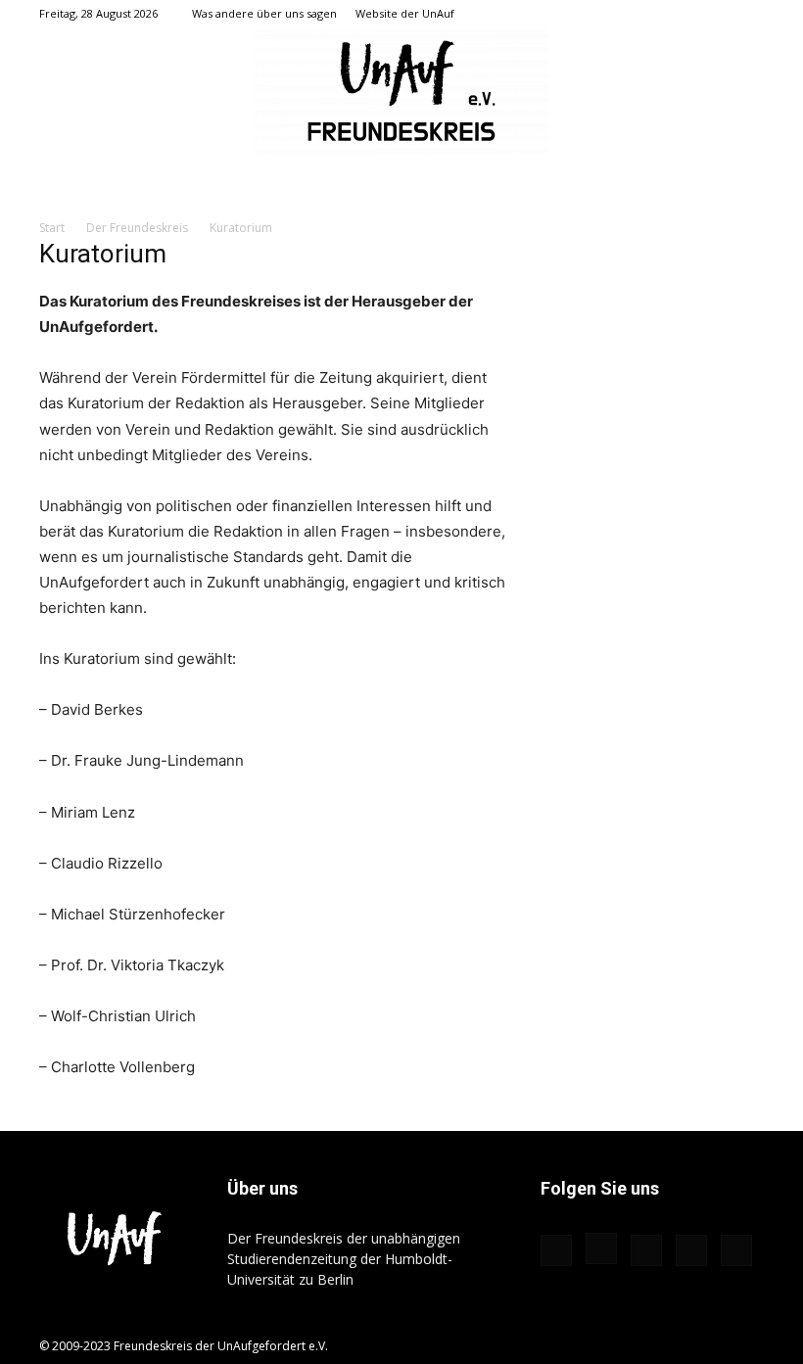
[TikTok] (684, 13)
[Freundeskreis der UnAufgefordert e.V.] (401, 92)
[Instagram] (652, 13)
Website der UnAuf (404, 13)
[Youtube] (749, 13)
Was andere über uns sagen (264, 13)
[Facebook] (620, 13)
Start (52, 227)
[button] (590, 13)
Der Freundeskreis (137, 227)
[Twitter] (717, 13)
